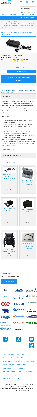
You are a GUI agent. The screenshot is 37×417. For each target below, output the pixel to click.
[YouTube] (31, 348)
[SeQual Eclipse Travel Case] (27, 203)
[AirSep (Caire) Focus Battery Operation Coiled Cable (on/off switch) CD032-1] (27, 237)
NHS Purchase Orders (19, 368)
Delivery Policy (7, 378)
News (17, 354)
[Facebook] (5, 341)
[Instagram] (18, 341)
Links (24, 364)
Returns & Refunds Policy (9, 375)
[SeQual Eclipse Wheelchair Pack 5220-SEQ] (9, 240)
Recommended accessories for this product (18, 79)
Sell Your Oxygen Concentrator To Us (12, 361)
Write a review (9, 282)
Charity (33, 361)
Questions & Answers (8, 364)
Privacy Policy (22, 375)
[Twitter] (31, 341)
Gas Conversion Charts (9, 371)
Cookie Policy (20, 358)
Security (19, 371)
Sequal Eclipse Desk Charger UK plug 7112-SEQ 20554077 (28, 182)
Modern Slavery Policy (8, 358)
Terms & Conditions (29, 371)
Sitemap (26, 361)
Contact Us (16, 378)
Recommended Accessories (12, 155)
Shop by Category (27, 17)
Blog (23, 354)
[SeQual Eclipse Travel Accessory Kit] (9, 203)
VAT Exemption (7, 368)
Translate (33, 12)
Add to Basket (21, 71)
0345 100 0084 (9, 14)
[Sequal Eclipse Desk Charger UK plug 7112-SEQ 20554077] (27, 173)
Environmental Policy (8, 354)
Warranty (18, 364)
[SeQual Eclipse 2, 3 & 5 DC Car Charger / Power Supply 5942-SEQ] (9, 170)
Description (6, 97)
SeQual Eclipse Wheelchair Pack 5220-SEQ (9, 251)
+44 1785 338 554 (26, 14)
